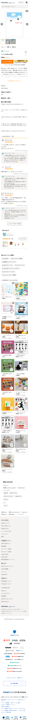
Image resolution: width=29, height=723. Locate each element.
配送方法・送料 (5, 98)
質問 (10, 47)
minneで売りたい (6, 543)
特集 (2, 536)
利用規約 (3, 596)
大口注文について (6, 584)
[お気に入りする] (26, 52)
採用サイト (20, 677)
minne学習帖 (4, 569)
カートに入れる (7, 61)
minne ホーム (4, 512)
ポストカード (21, 487)
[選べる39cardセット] (7, 195)
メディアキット (9, 613)
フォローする (22, 238)
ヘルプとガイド (5, 593)
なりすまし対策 (22, 710)
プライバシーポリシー (17, 611)
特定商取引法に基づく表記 (6, 609)
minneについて (5, 523)
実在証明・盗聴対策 (5, 706)
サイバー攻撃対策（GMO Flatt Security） (9, 710)
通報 (15, 47)
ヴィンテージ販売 (6, 549)
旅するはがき (6, 51)
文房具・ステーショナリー (9, 487)
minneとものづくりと (7, 566)
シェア (4, 47)
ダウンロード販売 (6, 551)
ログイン (21, 2)
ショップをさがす (6, 531)
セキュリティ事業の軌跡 (6, 712)
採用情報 (3, 613)
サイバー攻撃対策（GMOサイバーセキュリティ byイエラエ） (13, 708)
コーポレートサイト (11, 677)
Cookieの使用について (18, 609)
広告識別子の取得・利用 (6, 611)
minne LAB (4, 557)
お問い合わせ (5, 601)
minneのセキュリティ (7, 599)
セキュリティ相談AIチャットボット (8, 704)
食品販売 (3, 546)
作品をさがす (5, 528)
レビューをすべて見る (14, 223)
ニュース (3, 571)
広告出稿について (6, 581)
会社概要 (24, 611)
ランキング (4, 534)
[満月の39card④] (7, 142)
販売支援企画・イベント (8, 559)
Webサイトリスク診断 (15, 702)
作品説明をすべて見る (13, 81)
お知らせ (3, 590)
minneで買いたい (6, 525)
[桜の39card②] (7, 169)
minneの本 (4, 574)
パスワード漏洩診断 (5, 702)
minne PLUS (4, 554)
